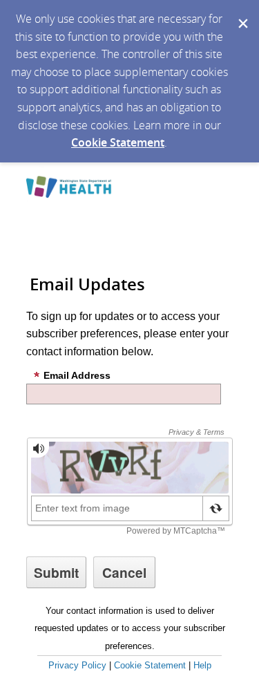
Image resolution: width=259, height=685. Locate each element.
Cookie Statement (117, 142)
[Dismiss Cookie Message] (241, 13)
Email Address (77, 375)
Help (202, 665)
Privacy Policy (77, 665)
